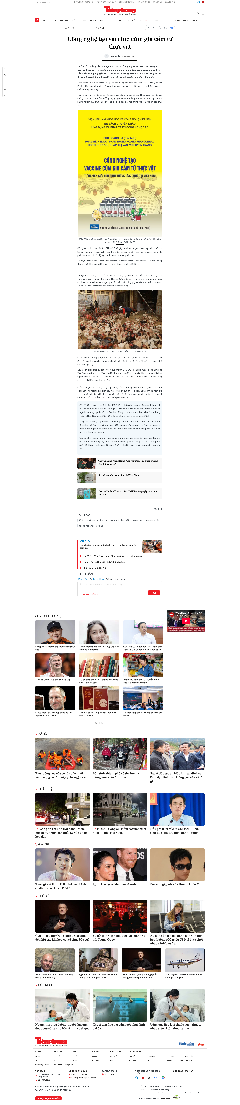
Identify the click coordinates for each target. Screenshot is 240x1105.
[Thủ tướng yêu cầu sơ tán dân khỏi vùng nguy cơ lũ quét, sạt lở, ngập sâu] (62, 754)
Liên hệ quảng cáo (78, 1071)
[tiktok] (150, 1077)
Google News (171, 27)
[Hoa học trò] (201, 1044)
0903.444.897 (110, 1074)
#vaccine (137, 520)
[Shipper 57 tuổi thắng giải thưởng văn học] (55, 632)
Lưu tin (5, 81)
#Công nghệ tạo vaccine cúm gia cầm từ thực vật (104, 520)
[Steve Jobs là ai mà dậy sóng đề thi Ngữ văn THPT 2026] (55, 698)
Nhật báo (58, 1052)
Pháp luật (111, 20)
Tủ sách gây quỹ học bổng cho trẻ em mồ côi (142, 714)
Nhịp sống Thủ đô (42, 1065)
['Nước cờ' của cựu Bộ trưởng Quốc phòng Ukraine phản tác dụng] (141, 960)
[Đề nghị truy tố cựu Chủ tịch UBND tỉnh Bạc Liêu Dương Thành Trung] (177, 809)
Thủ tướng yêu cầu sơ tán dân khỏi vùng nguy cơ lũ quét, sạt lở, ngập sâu (61, 775)
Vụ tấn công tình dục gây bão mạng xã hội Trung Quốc (119, 937)
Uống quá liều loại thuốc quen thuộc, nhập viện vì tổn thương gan (175, 1026)
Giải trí (156, 20)
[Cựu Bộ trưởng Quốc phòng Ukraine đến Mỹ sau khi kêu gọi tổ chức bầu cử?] (62, 916)
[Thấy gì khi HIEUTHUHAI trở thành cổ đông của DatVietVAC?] (62, 864)
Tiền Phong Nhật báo (106, 2)
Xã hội (45, 20)
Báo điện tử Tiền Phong (120, 10)
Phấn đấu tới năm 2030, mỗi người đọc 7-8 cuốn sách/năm (141, 681)
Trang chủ (37, 20)
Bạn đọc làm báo (50, 1098)
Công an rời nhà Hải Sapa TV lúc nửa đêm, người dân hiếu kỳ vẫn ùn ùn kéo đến (61, 832)
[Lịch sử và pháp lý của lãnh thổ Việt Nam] (87, 477)
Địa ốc (73, 20)
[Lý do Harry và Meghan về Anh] (120, 864)
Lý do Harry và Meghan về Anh (114, 884)
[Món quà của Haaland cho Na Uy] (55, 665)
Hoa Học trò (144, 2)
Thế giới (92, 20)
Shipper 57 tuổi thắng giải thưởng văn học (55, 648)
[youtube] (203, 2)
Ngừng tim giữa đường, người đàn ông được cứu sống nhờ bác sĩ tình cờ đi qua (62, 1026)
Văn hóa (147, 20)
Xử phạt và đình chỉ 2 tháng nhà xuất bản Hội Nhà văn (98, 681)
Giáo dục (165, 20)
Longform (115, 1052)
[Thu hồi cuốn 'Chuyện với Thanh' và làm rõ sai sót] (99, 698)
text (154, 27)
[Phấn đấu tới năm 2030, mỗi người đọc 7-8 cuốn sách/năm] (143, 665)
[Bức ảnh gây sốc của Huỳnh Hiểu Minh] (177, 864)
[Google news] (164, 1078)
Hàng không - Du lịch (175, 1060)
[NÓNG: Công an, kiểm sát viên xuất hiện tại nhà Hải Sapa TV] (120, 809)
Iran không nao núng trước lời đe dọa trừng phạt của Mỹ (54, 976)
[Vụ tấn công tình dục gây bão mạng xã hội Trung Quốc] (120, 916)
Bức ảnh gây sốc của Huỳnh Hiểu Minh (177, 884)
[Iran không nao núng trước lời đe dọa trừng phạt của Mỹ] (55, 960)
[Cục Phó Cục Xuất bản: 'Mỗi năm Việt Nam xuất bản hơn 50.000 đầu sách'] (143, 632)
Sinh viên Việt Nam (127, 2)
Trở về (5, 95)
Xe (141, 20)
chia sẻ (148, 27)
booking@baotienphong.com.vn (84, 1078)
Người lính (132, 20)
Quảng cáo (170, 2)
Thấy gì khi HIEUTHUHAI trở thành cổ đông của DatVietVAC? (60, 886)
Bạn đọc (151, 1060)
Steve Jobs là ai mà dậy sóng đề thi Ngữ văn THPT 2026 (53, 714)
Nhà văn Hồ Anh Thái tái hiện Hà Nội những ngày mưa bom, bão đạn (128, 493)
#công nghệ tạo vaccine (91, 525)
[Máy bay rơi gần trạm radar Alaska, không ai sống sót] (185, 960)
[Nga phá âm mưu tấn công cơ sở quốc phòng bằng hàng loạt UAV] (98, 960)
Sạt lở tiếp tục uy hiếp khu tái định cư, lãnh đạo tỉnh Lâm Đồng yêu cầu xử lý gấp (176, 777)
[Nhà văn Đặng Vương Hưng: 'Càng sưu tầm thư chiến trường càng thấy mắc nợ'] (87, 463)
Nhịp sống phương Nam (63, 1065)
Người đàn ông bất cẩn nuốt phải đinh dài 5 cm (119, 1026)
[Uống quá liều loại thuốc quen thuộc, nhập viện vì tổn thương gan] (177, 1005)
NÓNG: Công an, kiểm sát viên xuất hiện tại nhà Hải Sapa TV (119, 831)
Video (194, 20)
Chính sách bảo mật (183, 1071)
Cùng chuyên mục (49, 616)
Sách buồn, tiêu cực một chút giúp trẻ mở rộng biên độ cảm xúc (108, 546)
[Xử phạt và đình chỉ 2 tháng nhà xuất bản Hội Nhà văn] (99, 665)
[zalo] (157, 1078)
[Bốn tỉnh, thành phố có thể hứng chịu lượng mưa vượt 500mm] (120, 754)
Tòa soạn (157, 2)
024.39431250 (44, 1080)
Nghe (5, 67)
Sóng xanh (63, 20)
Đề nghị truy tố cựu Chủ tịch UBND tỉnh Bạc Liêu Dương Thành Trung (174, 831)
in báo (159, 27)
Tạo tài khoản (99, 579)
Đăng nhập (82, 579)
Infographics (136, 1052)
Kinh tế (53, 20)
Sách (101, 28)
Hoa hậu (186, 20)
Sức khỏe (82, 20)
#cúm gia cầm (153, 520)
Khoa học (176, 20)
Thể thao (122, 20)
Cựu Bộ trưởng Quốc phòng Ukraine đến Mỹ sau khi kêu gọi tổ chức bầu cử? (62, 937)
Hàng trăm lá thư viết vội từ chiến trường (104, 561)
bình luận (165, 27)
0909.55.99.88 (78, 1074)
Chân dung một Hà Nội (95, 567)
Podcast (96, 1052)
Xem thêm (203, 20)
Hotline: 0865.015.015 (83, 2)
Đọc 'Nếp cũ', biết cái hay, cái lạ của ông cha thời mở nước (112, 556)
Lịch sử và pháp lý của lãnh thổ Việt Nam (118, 475)
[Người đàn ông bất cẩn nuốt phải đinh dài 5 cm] (120, 1005)
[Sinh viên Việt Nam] (186, 1044)
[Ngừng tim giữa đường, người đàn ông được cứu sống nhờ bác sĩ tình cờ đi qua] (62, 1005)
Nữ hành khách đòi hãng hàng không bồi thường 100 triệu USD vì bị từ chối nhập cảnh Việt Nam (176, 939)
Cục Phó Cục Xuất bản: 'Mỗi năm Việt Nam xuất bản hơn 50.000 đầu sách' (142, 648)
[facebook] (198, 2)
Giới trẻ (102, 20)
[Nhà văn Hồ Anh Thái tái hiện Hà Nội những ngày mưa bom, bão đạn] (87, 493)
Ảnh (75, 1052)
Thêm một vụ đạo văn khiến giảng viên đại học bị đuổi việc (99, 648)
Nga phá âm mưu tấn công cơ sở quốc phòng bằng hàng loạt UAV (98, 976)
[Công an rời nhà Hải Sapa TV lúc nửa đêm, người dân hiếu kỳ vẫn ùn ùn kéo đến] (62, 809)
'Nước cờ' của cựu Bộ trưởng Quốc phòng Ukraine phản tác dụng (139, 976)
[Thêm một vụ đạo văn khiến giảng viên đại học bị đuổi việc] (99, 632)
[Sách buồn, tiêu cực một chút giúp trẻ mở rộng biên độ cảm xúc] (152, 546)
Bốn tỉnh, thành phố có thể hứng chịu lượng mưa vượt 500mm (118, 775)
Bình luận (5, 88)
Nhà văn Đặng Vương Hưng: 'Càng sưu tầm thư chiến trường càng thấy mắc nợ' (128, 462)
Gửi (154, 593)
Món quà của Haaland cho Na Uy (52, 679)
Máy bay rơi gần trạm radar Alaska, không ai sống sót (184, 976)
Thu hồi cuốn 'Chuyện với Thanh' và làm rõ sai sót (97, 714)
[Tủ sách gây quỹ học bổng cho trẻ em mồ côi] (143, 698)
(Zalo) (87, 1074)
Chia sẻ (5, 74)
